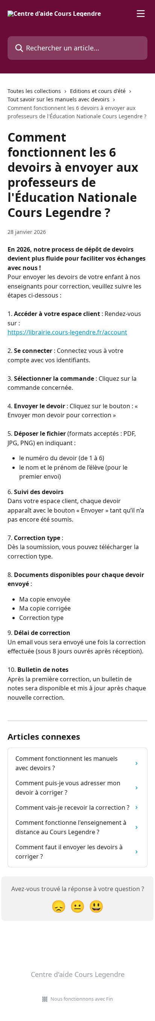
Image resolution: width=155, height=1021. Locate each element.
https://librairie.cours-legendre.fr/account (67, 332)
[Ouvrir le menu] (140, 13)
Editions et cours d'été (98, 91)
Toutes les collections (34, 91)
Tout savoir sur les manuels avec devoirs (58, 99)
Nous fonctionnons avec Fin (81, 998)
